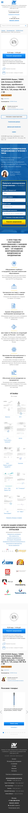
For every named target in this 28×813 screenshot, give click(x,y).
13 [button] (11, 734)
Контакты (14, 770)
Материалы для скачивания (14, 761)
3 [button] (7, 732)
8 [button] (17, 732)
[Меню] (2, 2)
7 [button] (15, 732)
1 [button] (3, 732)
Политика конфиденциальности (14, 774)
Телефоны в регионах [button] (13, 14)
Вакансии (14, 768)
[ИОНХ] (21, 429)
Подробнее (14, 727)
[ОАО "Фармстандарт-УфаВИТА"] (8, 454)
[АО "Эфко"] (21, 502)
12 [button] (25, 732)
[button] (15, 109)
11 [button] (23, 732)
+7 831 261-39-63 (19, 791)
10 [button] (21, 732)
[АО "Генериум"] (21, 479)
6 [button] (13, 732)
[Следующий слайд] (27, 712)
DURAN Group (13, 101)
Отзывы (14, 766)
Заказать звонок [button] (14, 20)
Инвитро (7, 416)
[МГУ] (21, 407)
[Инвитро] (8, 407)
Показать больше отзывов (14, 517)
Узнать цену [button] (14, 723)
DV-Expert (14, 2)
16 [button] (17, 734)
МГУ (20, 416)
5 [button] (11, 732)
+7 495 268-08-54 (14, 18)
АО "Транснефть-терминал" (8, 440)
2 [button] (5, 732)
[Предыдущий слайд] (1, 712)
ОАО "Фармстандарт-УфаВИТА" (8, 465)
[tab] (14, 117)
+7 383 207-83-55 (18, 793)
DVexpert (14, 745)
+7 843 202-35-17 (16, 788)
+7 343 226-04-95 (18, 785)
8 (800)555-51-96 (14, 12)
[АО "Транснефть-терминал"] (8, 429)
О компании (14, 763)
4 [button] (9, 732)
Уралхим (20, 463)
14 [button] (13, 734)
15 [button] (15, 734)
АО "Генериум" (20, 488)
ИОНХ (20, 438)
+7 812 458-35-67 (19, 783)
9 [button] (19, 732)
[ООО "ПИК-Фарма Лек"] (8, 479)
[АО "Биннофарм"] (8, 502)
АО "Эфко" (20, 511)
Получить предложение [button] (14, 55)
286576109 (6, 98)
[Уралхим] (21, 454)
